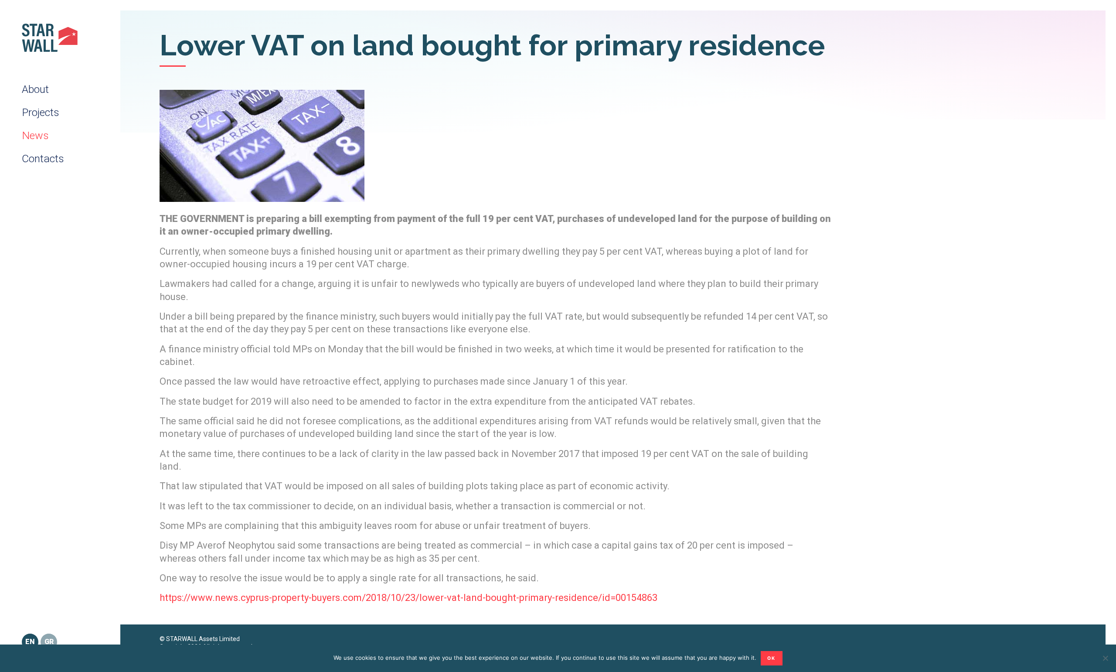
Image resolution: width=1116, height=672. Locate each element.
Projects (40, 112)
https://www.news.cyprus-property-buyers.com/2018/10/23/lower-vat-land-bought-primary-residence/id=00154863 (408, 597)
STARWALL (50, 38)
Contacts (43, 158)
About (35, 89)
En (30, 642)
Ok (771, 658)
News (35, 135)
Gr (49, 642)
